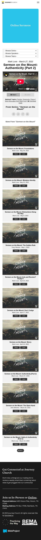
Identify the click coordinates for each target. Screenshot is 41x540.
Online (32, 497)
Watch (14, 95)
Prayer (33, 99)
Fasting (19, 99)
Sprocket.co (9, 515)
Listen (28, 95)
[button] (38, 2)
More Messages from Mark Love (15, 101)
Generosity (26, 99)
